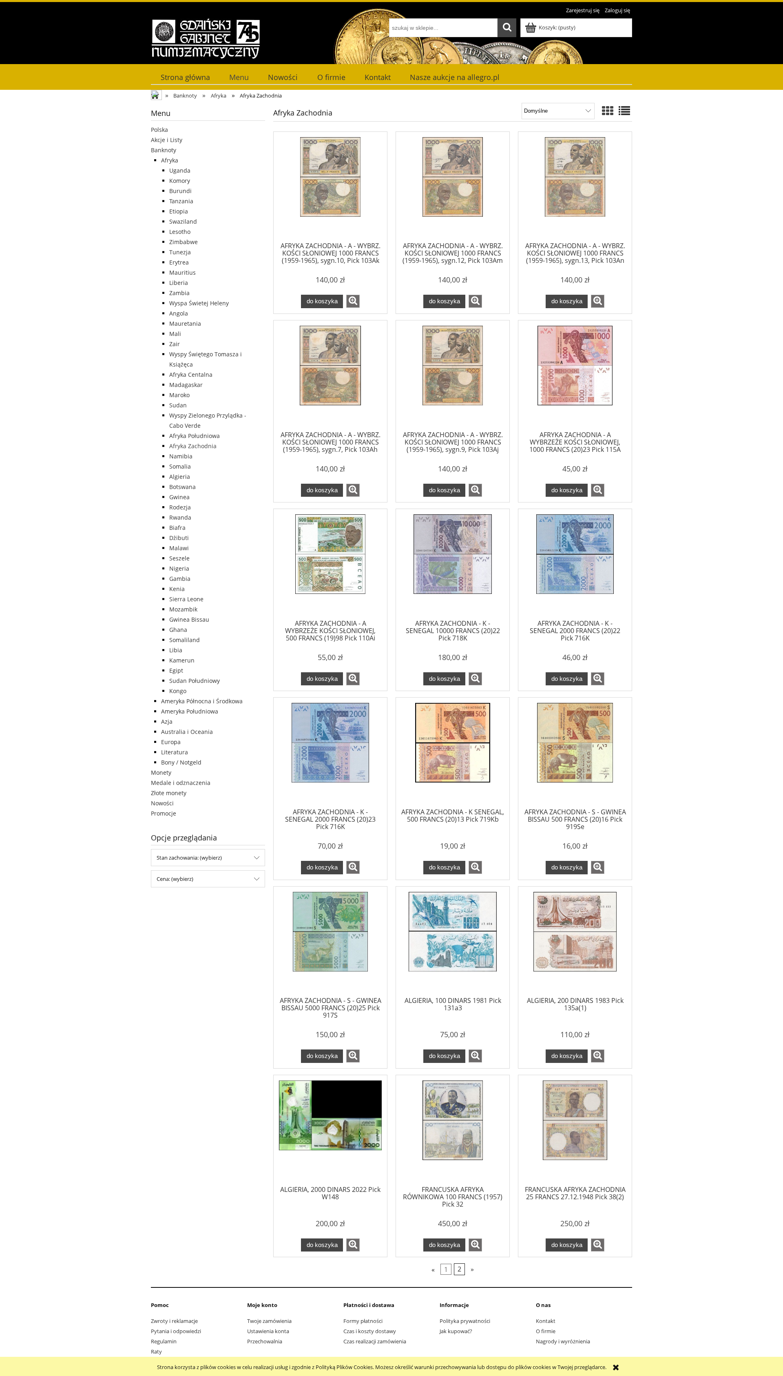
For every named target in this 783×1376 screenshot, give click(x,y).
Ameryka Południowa (189, 711)
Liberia (178, 283)
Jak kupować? (456, 1331)
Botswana (182, 487)
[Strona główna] (206, 38)
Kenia (177, 589)
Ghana (178, 630)
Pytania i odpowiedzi (176, 1331)
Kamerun (182, 660)
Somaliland (184, 640)
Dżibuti (179, 538)
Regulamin (164, 1341)
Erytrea (179, 262)
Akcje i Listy (166, 140)
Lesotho (179, 232)
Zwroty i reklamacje (174, 1321)
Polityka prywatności (465, 1321)
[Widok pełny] (624, 110)
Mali (175, 334)
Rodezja (180, 507)
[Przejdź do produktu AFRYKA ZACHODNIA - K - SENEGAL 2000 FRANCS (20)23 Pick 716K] (330, 754)
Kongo (177, 691)
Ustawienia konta (268, 1331)
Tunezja (180, 252)
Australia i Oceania (187, 732)
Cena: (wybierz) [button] (175, 879)
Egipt (176, 670)
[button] (353, 301)
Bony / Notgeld (181, 762)
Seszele (179, 558)
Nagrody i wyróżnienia (563, 1341)
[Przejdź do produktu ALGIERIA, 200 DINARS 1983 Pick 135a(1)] (575, 943)
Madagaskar (186, 385)
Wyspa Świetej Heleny (199, 303)
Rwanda (180, 517)
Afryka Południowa (194, 436)
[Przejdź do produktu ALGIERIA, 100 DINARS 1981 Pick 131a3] (452, 943)
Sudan (178, 405)
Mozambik (183, 609)
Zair (174, 344)
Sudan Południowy (194, 681)
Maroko (179, 395)
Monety (161, 772)
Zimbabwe (183, 242)
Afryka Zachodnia (193, 446)
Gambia (179, 578)
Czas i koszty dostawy (369, 1331)
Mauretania (185, 323)
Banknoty (163, 150)
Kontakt (545, 1321)
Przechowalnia (264, 1341)
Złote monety (168, 793)
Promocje (163, 813)
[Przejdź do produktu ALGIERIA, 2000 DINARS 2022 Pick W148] (330, 1131)
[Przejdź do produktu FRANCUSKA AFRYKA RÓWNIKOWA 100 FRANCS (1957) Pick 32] (452, 1131)
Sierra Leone (186, 599)
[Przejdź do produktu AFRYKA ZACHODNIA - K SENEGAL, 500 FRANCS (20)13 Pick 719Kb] (452, 754)
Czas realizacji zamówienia (374, 1341)
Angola (178, 313)
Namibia (180, 456)
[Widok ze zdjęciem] (607, 110)
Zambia (179, 293)
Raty (156, 1351)
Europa (171, 742)
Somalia (180, 466)
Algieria (179, 476)
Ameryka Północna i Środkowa (202, 701)
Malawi (179, 548)
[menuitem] (185, 77)
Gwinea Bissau (189, 619)
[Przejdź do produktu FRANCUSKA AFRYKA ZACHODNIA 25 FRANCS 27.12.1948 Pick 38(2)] (575, 1131)
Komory (179, 181)
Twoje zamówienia (269, 1321)
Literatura (174, 752)
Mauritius (182, 272)
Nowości (162, 803)
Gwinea (179, 497)
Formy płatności (363, 1321)
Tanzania (181, 201)
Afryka (169, 160)
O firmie (545, 1331)
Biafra (177, 527)
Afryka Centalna (190, 374)
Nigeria (179, 568)
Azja (167, 721)
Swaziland (183, 221)
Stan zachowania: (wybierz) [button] (189, 857)
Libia (175, 650)
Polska (159, 129)
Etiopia (178, 211)
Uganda (179, 170)
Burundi (180, 191)
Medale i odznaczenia (180, 783)
